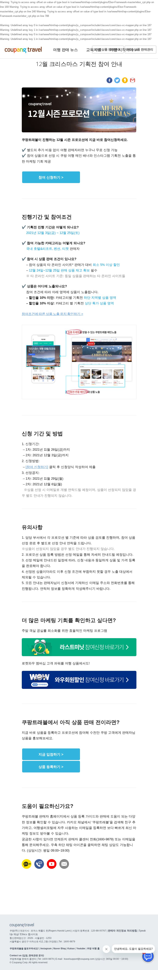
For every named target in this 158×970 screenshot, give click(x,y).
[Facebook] (109, 82)
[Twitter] (117, 82)
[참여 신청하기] (37, 467)
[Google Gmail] (132, 82)
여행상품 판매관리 (108, 49)
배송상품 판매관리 (140, 49)
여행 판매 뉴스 (65, 50)
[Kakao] (124, 82)
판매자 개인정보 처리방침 (122, 930)
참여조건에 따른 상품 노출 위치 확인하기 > (52, 314)
